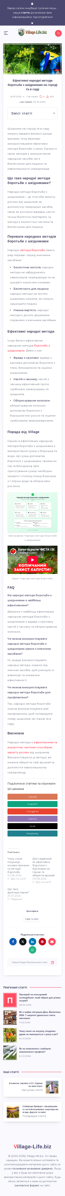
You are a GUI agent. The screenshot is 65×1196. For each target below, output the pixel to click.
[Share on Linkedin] (32, 941)
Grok (32, 826)
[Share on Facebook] (13, 941)
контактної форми (27, 1185)
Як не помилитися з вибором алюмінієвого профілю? (35, 1050)
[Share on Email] (52, 941)
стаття (25, 12)
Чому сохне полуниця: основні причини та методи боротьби (18, 865)
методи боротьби (32, 250)
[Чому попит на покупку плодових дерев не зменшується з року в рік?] (10, 1035)
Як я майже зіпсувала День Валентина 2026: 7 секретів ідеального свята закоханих (39, 1015)
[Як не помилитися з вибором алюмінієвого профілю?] (10, 1053)
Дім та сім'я (32, 919)
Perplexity (32, 833)
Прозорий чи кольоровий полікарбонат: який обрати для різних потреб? (39, 997)
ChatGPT (32, 804)
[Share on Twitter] (22, 941)
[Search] (58, 33)
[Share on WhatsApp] (32, 949)
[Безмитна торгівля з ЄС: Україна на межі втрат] (32, 1087)
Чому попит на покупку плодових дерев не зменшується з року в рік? (38, 1033)
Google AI (32, 811)
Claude (32, 796)
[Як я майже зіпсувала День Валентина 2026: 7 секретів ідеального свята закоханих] (10, 1017)
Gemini (32, 818)
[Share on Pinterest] (42, 941)
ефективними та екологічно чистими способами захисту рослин (32, 747)
